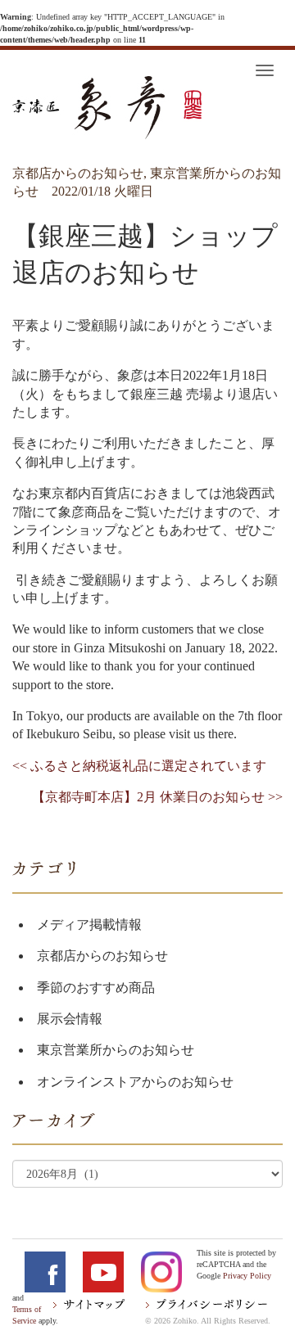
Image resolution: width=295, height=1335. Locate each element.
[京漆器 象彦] (107, 107)
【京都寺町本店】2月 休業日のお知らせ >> (157, 797)
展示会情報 (69, 1019)
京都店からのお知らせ (102, 956)
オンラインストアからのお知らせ (135, 1082)
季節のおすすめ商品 (96, 987)
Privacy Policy (247, 1275)
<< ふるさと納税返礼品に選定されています (139, 766)
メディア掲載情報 (89, 924)
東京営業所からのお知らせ (115, 1050)
